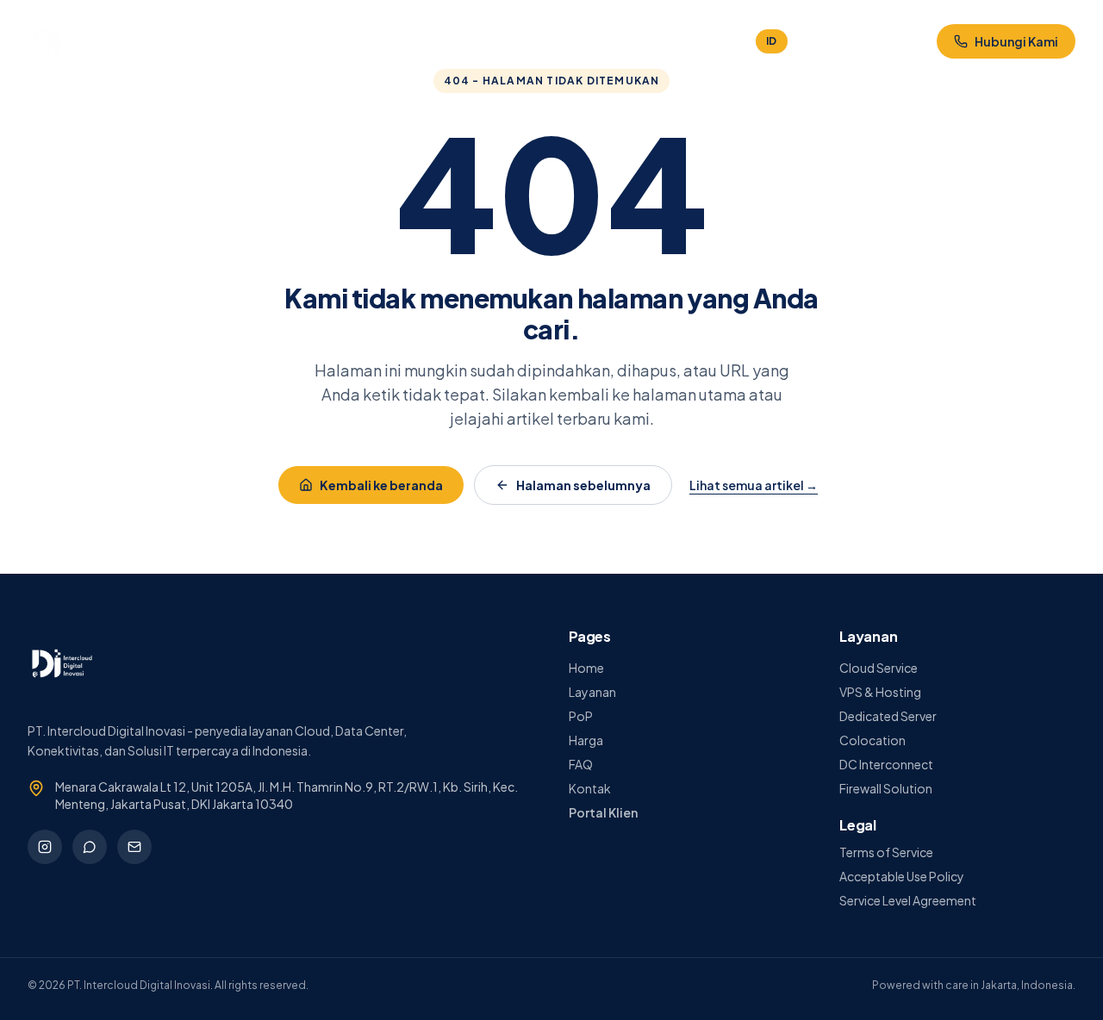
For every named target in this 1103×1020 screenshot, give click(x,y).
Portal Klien (891, 41)
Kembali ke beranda (381, 485)
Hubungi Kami (1016, 41)
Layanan (385, 41)
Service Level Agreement (907, 900)
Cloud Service (878, 667)
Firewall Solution (885, 788)
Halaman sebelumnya (583, 485)
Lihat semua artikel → (753, 485)
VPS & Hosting (880, 692)
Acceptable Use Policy (901, 876)
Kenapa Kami (301, 41)
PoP (581, 716)
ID (771, 40)
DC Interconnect (886, 764)
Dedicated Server (888, 716)
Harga (450, 41)
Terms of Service (886, 852)
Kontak (561, 41)
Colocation (872, 740)
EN (805, 40)
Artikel (624, 41)
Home (223, 41)
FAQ (504, 41)
